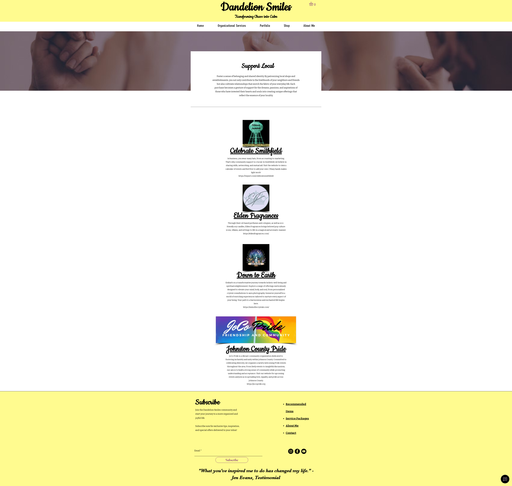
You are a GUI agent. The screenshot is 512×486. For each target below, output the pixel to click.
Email (197, 451)
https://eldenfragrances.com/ (256, 234)
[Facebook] (297, 451)
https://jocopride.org (256, 384)
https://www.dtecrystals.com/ (256, 307)
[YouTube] (303, 451)
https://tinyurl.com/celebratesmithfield (256, 176)
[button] (313, 4)
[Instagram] (290, 451)
